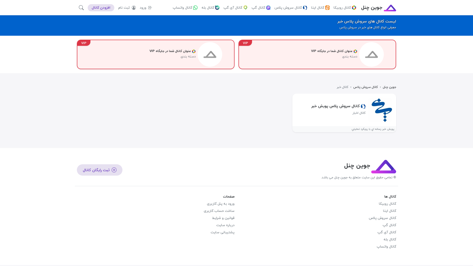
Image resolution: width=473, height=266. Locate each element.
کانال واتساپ (182, 7)
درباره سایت (225, 225)
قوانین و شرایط (223, 218)
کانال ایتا (317, 7)
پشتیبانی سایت (223, 232)
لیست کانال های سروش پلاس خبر (366, 21)
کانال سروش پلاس (288, 7)
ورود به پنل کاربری (221, 203)
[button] (81, 7)
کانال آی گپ (232, 7)
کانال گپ (258, 7)
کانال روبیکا (342, 7)
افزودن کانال (101, 7)
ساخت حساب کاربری (219, 211)
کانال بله (208, 7)
